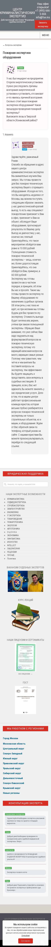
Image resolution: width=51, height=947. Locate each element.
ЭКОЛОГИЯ (12, 525)
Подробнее (26, 935)
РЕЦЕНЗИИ (12, 552)
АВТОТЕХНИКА (13, 528)
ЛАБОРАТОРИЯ (13, 548)
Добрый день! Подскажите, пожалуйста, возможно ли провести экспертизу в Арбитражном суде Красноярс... (25, 887)
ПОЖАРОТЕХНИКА (15, 522)
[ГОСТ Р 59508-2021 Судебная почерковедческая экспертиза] (25, 713)
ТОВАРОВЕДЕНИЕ (14, 519)
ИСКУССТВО (12, 542)
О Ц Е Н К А (12, 532)
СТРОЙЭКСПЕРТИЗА (16, 505)
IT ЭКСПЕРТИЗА (14, 515)
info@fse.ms (43, 17)
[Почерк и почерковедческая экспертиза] (25, 631)
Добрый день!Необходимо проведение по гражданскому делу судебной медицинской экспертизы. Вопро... (23, 838)
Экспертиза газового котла (17, 872)
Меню (45, 35)
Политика (11, 558)
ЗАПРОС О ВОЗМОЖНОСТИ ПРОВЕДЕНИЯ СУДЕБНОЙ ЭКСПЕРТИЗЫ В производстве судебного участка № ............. (26, 856)
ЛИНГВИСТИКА (13, 538)
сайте (14, 434)
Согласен (25, 941)
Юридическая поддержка (26, 473)
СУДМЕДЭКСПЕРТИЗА (16, 502)
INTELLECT (11, 545)
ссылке (15, 446)
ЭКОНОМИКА (13, 535)
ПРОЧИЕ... (11, 555)
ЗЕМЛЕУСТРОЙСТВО (16, 509)
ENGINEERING (13, 512)
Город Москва (10, 738)
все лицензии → (26, 673)
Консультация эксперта (25, 803)
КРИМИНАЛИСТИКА (15, 499)
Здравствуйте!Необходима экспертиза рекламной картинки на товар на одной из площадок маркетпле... (25, 820)
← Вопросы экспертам (12, 45)
